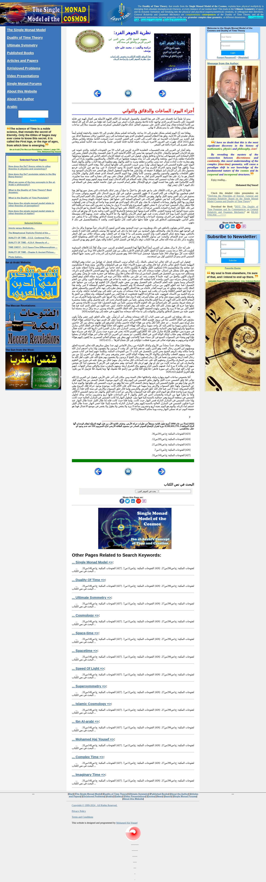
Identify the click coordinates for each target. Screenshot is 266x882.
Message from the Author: (223, 63)
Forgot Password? (226, 57)
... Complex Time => (87, 757)
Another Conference (151, 20)
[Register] (243, 57)
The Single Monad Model (26, 30)
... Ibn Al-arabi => (85, 721)
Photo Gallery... (15, 257)
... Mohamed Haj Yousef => (93, 739)
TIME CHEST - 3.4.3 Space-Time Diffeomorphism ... (32, 247)
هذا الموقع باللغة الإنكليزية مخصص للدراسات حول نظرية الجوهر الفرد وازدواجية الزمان (130, 57)
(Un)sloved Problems (23, 68)
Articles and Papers (22, 60)
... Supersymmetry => (89, 686)
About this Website (22, 91)
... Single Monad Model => (92, 562)
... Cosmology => (85, 615)
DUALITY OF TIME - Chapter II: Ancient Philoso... (31, 252)
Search (168, 796)
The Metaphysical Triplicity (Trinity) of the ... (29, 233)
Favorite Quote (233, 268)
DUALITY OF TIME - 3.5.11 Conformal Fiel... (29, 238)
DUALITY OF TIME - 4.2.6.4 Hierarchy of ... (28, 242)
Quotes (151, 796)
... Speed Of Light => (88, 668)
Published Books (20, 53)
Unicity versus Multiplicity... (21, 228)
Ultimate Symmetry (22, 45)
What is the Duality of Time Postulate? (28, 198)
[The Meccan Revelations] (33, 325)
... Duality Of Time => (88, 580)
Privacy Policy (79, 811)
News (160, 796)
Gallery (118, 796)
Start (71, 794)
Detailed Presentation (175, 20)
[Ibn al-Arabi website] (33, 282)
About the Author (20, 99)
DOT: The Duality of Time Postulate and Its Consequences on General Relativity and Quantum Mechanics (232, 209)
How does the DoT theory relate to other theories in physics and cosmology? (29, 167)
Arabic (12, 107)
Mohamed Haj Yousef (126, 823)
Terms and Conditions (82, 817)
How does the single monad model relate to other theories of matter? (31, 212)
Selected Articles (33, 223)
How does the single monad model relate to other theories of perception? (31, 204)
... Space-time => (85, 633)
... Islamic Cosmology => (91, 704)
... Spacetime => (84, 651)
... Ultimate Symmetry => (91, 597)
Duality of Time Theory (25, 37)
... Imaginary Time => (88, 775)
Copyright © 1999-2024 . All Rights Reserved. (94, 805)
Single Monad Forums (24, 84)
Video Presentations (23, 76)
